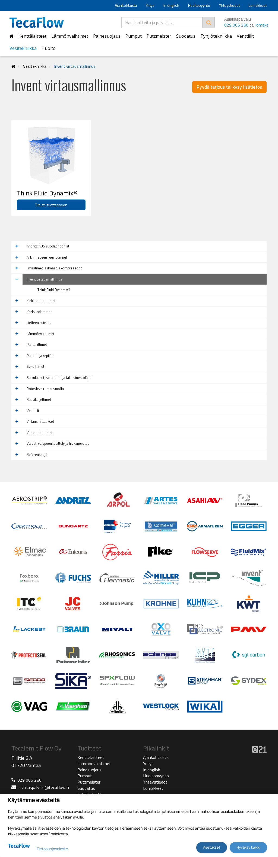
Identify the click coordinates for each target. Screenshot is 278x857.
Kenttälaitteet (32, 36)
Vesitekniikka (23, 48)
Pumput (133, 36)
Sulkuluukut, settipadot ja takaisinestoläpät (60, 377)
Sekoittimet (35, 366)
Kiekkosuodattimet (41, 300)
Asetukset (211, 847)
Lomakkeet (258, 5)
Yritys (150, 5)
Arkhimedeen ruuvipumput (47, 257)
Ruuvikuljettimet (39, 399)
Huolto (49, 48)
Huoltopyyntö (199, 5)
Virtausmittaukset (40, 421)
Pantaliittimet (37, 344)
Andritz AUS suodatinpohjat (48, 246)
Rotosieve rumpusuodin (45, 388)
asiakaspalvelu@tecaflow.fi (43, 787)
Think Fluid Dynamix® (53, 289)
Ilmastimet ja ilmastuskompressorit (54, 268)
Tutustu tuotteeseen (51, 205)
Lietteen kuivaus (39, 322)
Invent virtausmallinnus (75, 66)
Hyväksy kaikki (248, 847)
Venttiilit (245, 36)
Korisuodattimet (39, 311)
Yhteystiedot (229, 5)
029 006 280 (236, 25)
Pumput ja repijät (40, 355)
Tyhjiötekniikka (216, 36)
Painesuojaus (107, 36)
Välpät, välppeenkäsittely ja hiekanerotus (58, 443)
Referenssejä (37, 454)
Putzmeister (159, 36)
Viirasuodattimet (39, 432)
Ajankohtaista (126, 5)
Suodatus (185, 36)
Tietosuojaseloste (52, 848)
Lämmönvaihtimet (69, 36)
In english (171, 5)
